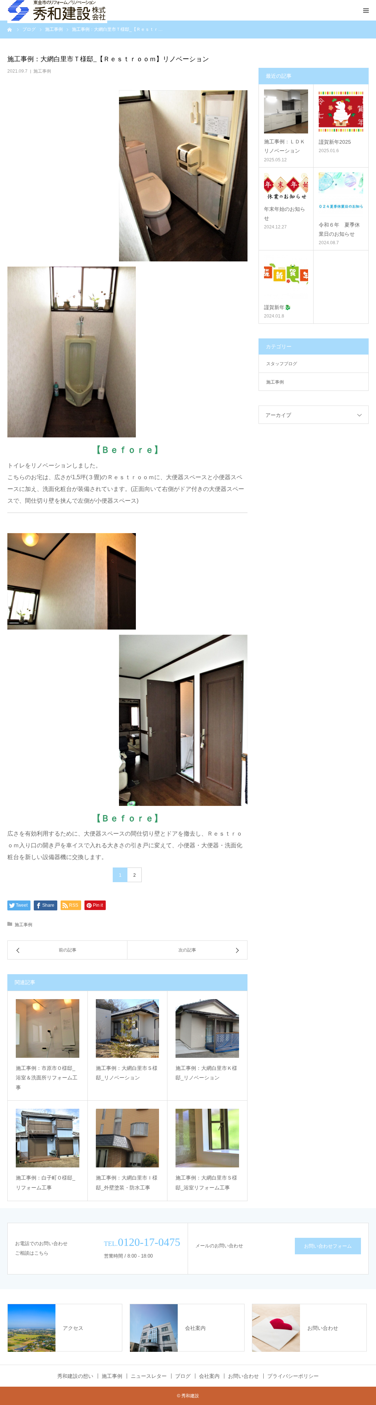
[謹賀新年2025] (341, 111)
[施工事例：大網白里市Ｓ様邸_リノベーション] (127, 1028)
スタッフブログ (281, 363)
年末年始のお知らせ (284, 213)
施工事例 (42, 71)
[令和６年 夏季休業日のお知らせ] (341, 194)
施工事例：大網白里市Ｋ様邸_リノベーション (206, 1073)
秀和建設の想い (75, 1376)
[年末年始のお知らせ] (286, 186)
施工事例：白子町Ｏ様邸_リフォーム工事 (45, 1183)
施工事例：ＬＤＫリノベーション (284, 146)
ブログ (183, 1376)
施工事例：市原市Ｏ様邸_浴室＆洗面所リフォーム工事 (46, 1077)
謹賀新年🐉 (277, 307)
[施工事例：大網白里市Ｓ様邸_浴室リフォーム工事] (207, 1138)
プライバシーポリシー (293, 1376)
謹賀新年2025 (335, 142)
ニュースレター (149, 1376)
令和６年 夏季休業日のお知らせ (339, 229)
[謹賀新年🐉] (286, 277)
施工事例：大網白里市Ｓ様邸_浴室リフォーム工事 (206, 1183)
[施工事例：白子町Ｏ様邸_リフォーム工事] (47, 1138)
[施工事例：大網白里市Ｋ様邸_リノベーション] (207, 1028)
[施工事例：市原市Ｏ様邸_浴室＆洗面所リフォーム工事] (47, 1028)
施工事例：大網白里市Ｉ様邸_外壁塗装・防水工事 (127, 1183)
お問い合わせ (243, 1376)
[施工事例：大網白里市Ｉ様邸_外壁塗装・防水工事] (127, 1138)
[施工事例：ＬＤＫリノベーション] (286, 111)
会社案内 (209, 1376)
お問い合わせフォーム (328, 1246)
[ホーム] (9, 29)
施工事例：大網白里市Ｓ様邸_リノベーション (127, 1073)
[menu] (365, 10)
